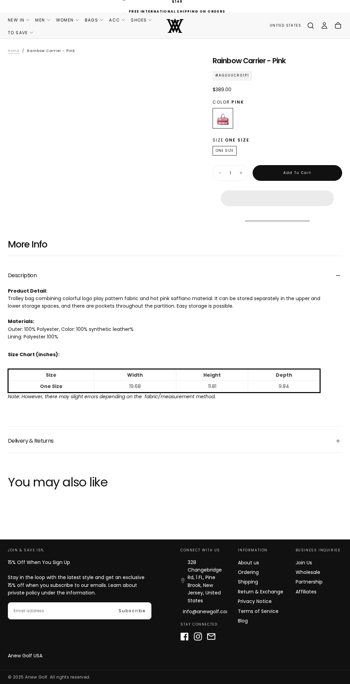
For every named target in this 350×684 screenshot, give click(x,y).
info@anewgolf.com (207, 611)
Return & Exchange (260, 591)
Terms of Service (258, 611)
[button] (277, 193)
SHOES (139, 20)
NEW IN (16, 20)
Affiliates (306, 591)
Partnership (309, 581)
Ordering (248, 572)
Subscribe (132, 611)
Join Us (304, 562)
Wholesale (308, 572)
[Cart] (338, 25)
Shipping (248, 581)
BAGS (91, 20)
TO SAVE (18, 33)
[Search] (311, 25)
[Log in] (324, 25)
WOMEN (65, 20)
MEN (40, 20)
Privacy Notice (255, 601)
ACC (114, 20)
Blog (243, 620)
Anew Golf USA (25, 655)
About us (248, 562)
